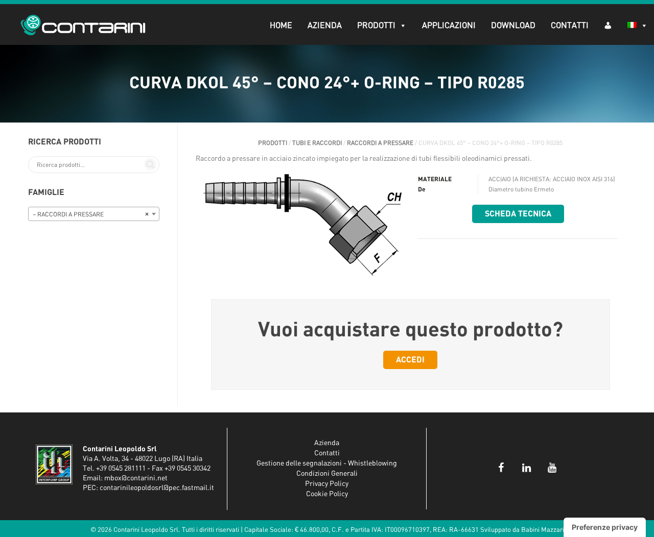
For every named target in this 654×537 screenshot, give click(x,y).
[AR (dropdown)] (608, 25)
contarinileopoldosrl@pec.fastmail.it (157, 488)
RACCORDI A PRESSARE (380, 143)
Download (513, 25)
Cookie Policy (327, 494)
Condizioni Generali (327, 473)
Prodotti (376, 25)
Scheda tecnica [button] (518, 214)
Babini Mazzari (542, 530)
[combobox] (93, 214)
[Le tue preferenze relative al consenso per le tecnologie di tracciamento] (605, 527)
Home (281, 25)
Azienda (325, 25)
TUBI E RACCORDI (317, 143)
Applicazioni (449, 25)
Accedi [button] (410, 360)
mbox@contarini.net (136, 478)
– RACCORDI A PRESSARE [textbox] (91, 214)
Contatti (570, 25)
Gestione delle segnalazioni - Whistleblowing (326, 463)
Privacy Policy (326, 483)
